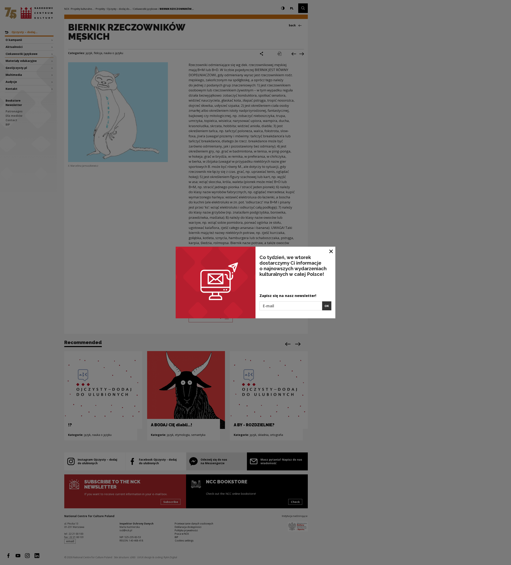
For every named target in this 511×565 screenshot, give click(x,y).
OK (327, 306)
